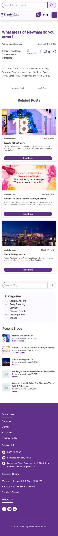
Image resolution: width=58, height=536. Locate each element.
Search (51, 285)
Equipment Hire (17, 300)
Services (14, 307)
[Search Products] (51, 5)
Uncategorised (17, 314)
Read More (28, 158)
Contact (6, 426)
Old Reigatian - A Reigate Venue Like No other (33, 371)
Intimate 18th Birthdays (22, 335)
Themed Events (17, 311)
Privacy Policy (9, 437)
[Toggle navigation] (54, 15)
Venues (13, 317)
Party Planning (17, 304)
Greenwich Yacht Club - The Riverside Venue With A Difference (33, 384)
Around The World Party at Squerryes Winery (33, 347)
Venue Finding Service (22, 359)
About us (7, 432)
